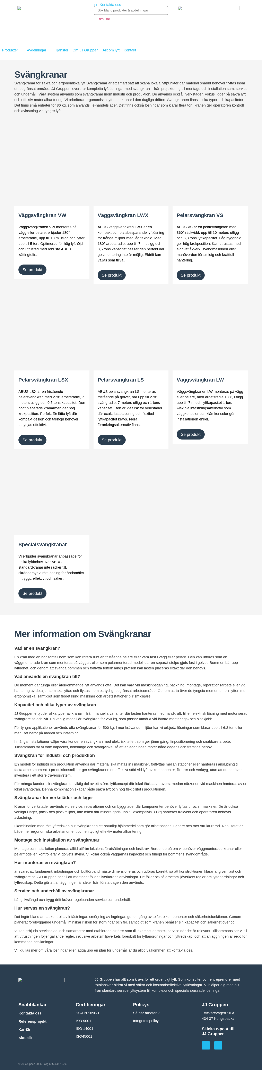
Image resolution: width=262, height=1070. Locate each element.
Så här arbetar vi (146, 1013)
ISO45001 (84, 1036)
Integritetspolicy (146, 1021)
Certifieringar (90, 1004)
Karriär (24, 1030)
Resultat (104, 19)
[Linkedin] (218, 1045)
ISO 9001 (83, 1021)
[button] (12, 50)
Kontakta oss (30, 1013)
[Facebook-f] (206, 1045)
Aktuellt (25, 1038)
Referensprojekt (32, 1021)
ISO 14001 (84, 1029)
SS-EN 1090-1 (87, 1013)
